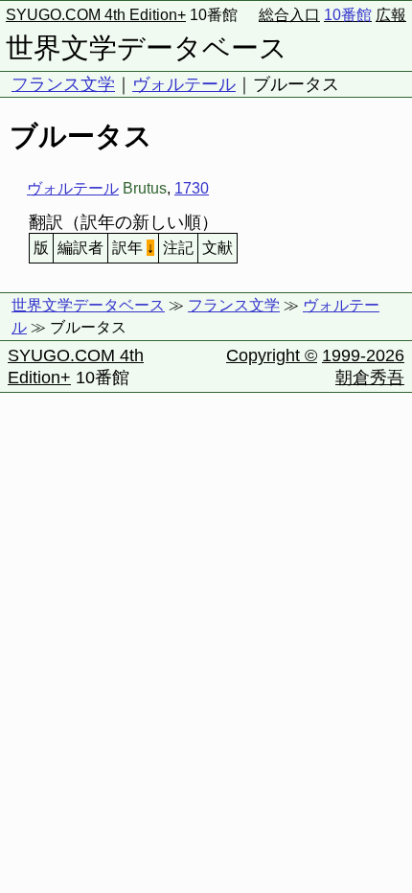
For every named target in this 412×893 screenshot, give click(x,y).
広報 (391, 15)
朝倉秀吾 (369, 377)
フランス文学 (63, 84)
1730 (191, 188)
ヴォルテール (184, 84)
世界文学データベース (146, 48)
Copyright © (271, 355)
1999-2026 (363, 355)
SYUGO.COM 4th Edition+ (96, 15)
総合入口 (289, 15)
